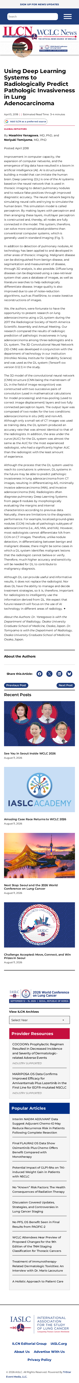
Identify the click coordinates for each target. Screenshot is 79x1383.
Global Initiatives (15, 128)
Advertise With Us (49, 1352)
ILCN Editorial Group (29, 1344)
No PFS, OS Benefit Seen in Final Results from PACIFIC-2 (36, 1224)
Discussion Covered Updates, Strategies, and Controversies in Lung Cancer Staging (35, 1207)
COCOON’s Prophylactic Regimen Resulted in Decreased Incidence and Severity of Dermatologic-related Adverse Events (38, 1051)
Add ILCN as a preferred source (28, 121)
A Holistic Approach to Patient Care (37, 1281)
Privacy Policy (39, 1360)
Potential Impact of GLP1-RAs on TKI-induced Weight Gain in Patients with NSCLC (38, 1172)
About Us (22, 1352)
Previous (12, 685)
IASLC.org (59, 1344)
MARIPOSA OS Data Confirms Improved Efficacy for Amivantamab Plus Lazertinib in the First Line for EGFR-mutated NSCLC (39, 1080)
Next (62, 685)
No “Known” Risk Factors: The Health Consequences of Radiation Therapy (38, 1189)
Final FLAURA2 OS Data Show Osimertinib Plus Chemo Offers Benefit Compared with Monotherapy (35, 1150)
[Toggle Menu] (68, 16)
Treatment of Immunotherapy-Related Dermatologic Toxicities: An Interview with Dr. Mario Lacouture (38, 1266)
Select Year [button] (19, 1020)
